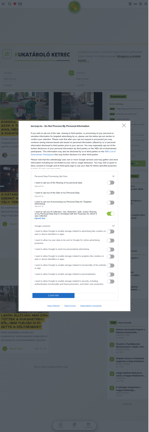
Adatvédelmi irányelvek (91, 306)
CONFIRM (53, 295)
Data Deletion (53, 306)
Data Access (70, 306)
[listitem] (74, 176)
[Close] (125, 126)
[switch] (110, 183)
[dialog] (74, 216)
